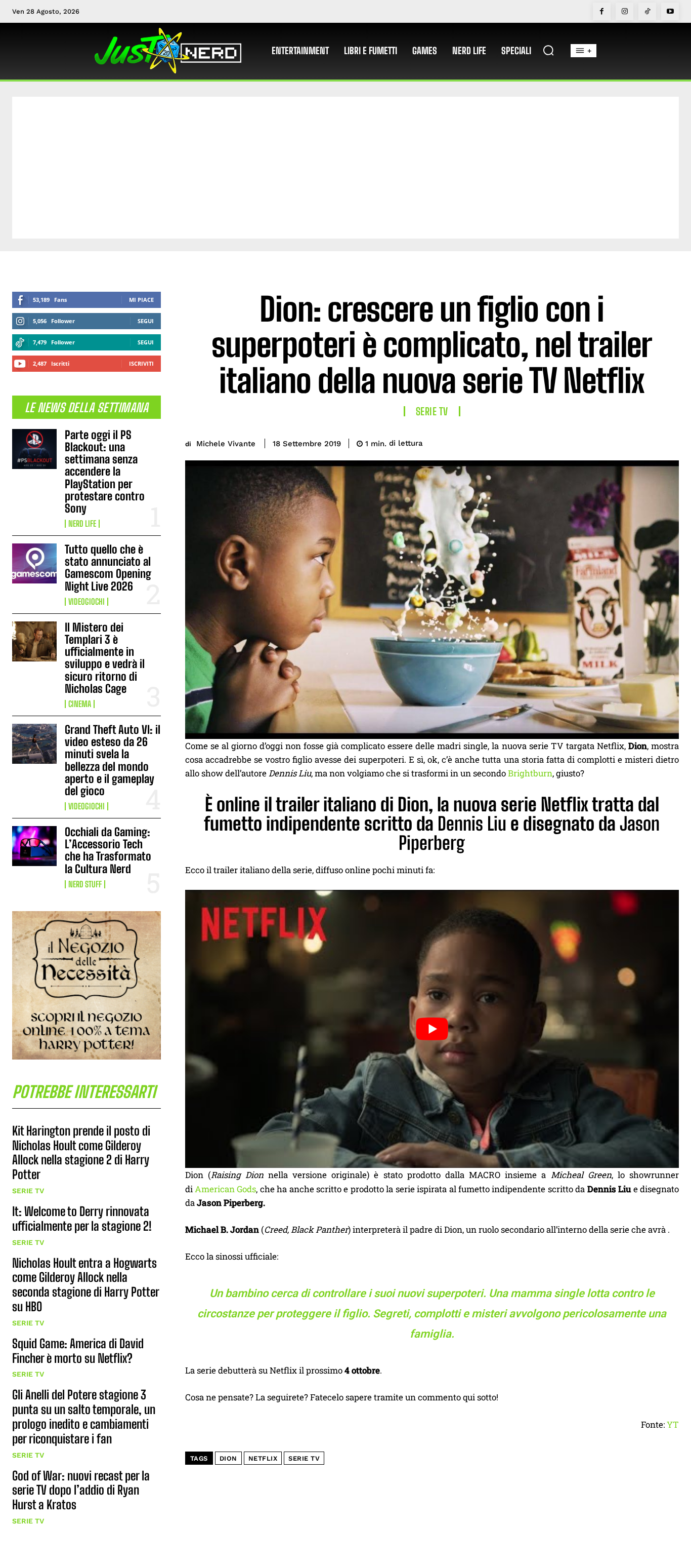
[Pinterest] (621, 442)
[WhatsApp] (644, 442)
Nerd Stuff (85, 884)
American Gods (225, 1189)
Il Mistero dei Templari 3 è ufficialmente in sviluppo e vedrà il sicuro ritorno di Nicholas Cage (105, 657)
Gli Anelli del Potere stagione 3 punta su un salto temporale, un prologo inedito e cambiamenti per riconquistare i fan (83, 1416)
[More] (668, 442)
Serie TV (28, 1190)
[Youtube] (670, 11)
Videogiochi (86, 602)
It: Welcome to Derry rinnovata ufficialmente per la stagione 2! (82, 1218)
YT (673, 1424)
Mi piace (141, 299)
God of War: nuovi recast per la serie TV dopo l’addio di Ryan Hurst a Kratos (81, 1490)
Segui (146, 321)
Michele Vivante (225, 443)
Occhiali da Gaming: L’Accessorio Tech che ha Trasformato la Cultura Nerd (108, 850)
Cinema (79, 704)
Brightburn (530, 773)
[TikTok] (647, 11)
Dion (228, 1458)
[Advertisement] (345, 168)
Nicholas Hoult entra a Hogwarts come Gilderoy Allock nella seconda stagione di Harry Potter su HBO (85, 1285)
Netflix (263, 1458)
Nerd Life (82, 524)
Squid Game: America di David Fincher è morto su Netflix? (78, 1350)
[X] (598, 442)
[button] (548, 50)
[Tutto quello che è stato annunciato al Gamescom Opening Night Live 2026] (34, 563)
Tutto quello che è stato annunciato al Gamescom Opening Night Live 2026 (108, 567)
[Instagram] (624, 11)
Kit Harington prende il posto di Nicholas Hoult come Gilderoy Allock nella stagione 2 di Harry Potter (81, 1152)
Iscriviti (141, 363)
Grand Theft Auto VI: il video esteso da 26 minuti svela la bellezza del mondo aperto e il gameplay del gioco (112, 760)
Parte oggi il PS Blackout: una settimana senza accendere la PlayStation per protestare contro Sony (105, 471)
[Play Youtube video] (432, 1029)
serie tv (304, 1458)
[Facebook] (602, 11)
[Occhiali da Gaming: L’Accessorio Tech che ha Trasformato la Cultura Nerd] (34, 846)
